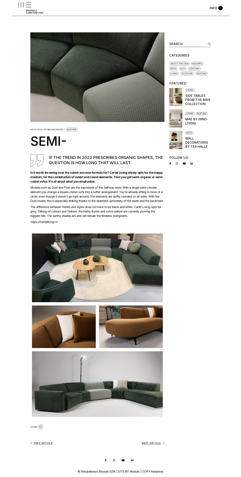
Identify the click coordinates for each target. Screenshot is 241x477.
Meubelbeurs (53, 129)
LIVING (174, 73)
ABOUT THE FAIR (179, 63)
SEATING (72, 129)
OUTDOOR (187, 73)
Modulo (135, 471)
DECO (173, 68)
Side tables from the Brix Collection (197, 100)
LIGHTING (194, 68)
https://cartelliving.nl (43, 222)
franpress (157, 471)
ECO (183, 68)
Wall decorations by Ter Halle (196, 143)
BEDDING (197, 63)
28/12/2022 (36, 129)
